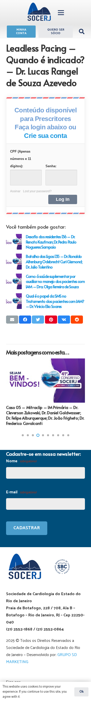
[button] (22, 435)
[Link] (39, 12)
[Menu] (61, 12)
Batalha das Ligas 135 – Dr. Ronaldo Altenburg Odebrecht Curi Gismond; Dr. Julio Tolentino (54, 261)
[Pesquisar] (82, 31)
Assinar (15, 191)
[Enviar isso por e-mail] (12, 320)
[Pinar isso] (51, 320)
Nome (21, 461)
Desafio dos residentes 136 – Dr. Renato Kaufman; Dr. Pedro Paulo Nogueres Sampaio (51, 242)
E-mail (21, 492)
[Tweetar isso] (38, 320)
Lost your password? (37, 191)
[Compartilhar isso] (25, 320)
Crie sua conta (45, 135)
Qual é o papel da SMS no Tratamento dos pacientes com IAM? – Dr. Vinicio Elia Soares (55, 301)
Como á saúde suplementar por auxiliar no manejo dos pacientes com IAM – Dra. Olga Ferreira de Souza (55, 281)
